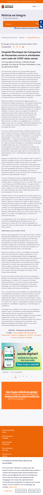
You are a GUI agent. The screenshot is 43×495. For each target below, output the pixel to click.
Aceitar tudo (21, 491)
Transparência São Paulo (26, 1)
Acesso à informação (13, 1)
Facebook (5, 335)
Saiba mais (13, 487)
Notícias (22, 37)
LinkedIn (29, 337)
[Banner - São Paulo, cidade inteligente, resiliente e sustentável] (22, 395)
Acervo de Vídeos (17, 337)
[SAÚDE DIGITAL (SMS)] (22, 356)
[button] (31, 376)
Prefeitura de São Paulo (9, 37)
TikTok (29, 335)
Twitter (13, 335)
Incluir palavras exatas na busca (29, 28)
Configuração (8, 491)
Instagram (21, 335)
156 (35, 1)
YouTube (37, 335)
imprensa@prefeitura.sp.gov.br (24, 333)
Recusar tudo (34, 491)
